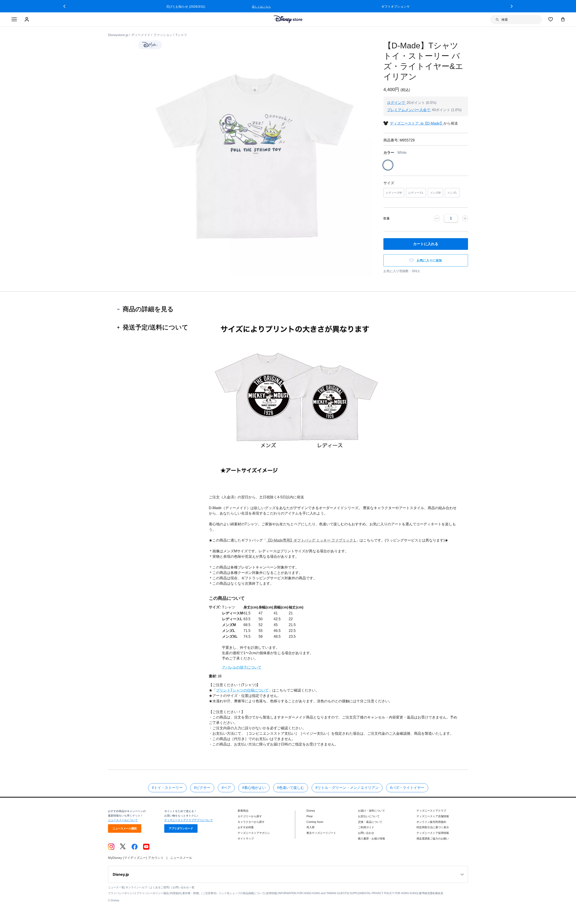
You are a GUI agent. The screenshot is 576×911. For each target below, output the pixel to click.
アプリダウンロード (181, 828)
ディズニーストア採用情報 (432, 833)
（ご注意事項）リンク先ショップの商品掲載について (232, 893)
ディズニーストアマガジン (254, 833)
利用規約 (175, 893)
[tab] (153, 309)
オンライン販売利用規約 (431, 822)
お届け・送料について (371, 810)
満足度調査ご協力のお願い (432, 838)
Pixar (309, 816)
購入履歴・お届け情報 (371, 838)
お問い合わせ (366, 833)
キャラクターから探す (251, 822)
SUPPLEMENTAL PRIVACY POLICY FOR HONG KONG (383, 893)
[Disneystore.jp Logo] (288, 19)
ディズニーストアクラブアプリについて (188, 820)
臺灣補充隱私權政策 (431, 893)
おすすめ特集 (246, 827)
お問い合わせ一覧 (183, 887)
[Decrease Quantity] (437, 218)
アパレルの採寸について (241, 667)
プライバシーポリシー (121, 893)
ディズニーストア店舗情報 (432, 816)
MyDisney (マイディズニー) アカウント (136, 858)
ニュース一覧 (116, 887)
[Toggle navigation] (14, 19)
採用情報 (271, 893)
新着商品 (243, 810)
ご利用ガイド (366, 827)
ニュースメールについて (123, 820)
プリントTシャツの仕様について (242, 690)
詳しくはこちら (378, 6)
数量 (386, 218)
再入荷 (310, 827)
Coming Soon (314, 822)
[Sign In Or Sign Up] (27, 20)
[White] (387, 165)
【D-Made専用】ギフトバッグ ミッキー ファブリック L (311, 540)
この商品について (227, 598)
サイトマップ (246, 838)
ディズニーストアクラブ (431, 810)
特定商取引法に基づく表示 (432, 827)
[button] (64, 6)
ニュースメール (181, 858)
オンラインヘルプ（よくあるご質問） (148, 887)
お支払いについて (369, 816)
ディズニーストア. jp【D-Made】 (416, 123)
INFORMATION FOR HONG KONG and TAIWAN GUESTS (313, 893)
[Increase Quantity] (465, 218)
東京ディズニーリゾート (321, 833)
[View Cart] (563, 19)
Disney (310, 810)
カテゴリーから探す (250, 816)
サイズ (388, 183)
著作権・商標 (190, 893)
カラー (395, 152)
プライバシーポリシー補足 (152, 893)
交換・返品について (370, 822)
